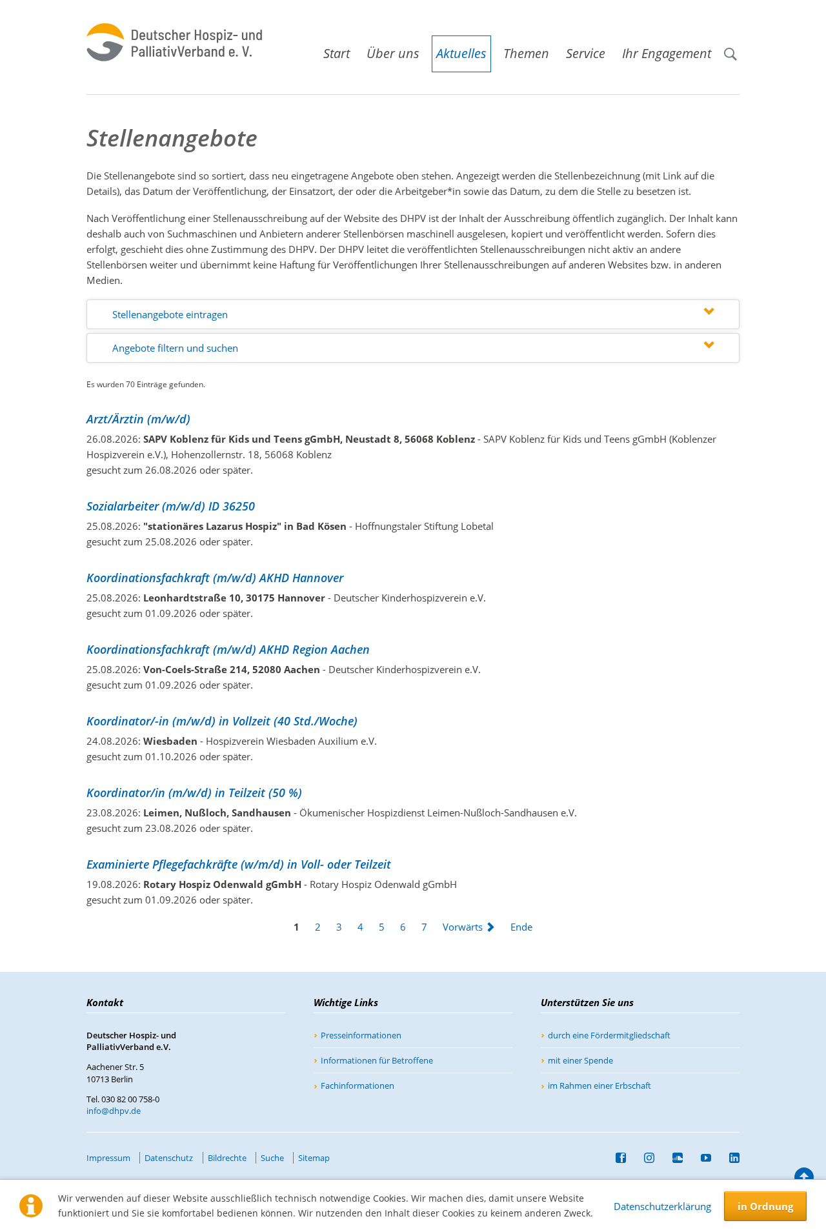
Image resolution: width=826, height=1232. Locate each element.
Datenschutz (169, 1158)
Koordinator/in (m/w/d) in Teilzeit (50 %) (194, 792)
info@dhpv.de (113, 1110)
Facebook (615, 1158)
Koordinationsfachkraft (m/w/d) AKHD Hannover (214, 577)
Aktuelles (461, 53)
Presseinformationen (361, 1035)
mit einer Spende (580, 1060)
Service (585, 53)
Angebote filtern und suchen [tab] (175, 347)
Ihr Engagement (666, 53)
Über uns (393, 53)
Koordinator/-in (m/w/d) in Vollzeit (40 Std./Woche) (222, 721)
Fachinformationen (357, 1085)
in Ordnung (765, 1206)
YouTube (700, 1158)
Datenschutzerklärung (662, 1206)
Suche (272, 1158)
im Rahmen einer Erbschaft (599, 1085)
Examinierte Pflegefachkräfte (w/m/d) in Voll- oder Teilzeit (238, 864)
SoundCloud (672, 1158)
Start (336, 53)
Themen (526, 53)
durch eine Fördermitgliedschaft (609, 1035)
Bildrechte (227, 1158)
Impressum (108, 1158)
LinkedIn (729, 1158)
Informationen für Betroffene (377, 1060)
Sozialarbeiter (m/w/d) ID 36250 (170, 506)
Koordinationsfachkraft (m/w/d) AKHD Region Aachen (228, 649)
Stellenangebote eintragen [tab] (170, 314)
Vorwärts (463, 926)
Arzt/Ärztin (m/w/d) (138, 419)
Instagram (644, 1158)
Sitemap (314, 1158)
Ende (521, 926)
